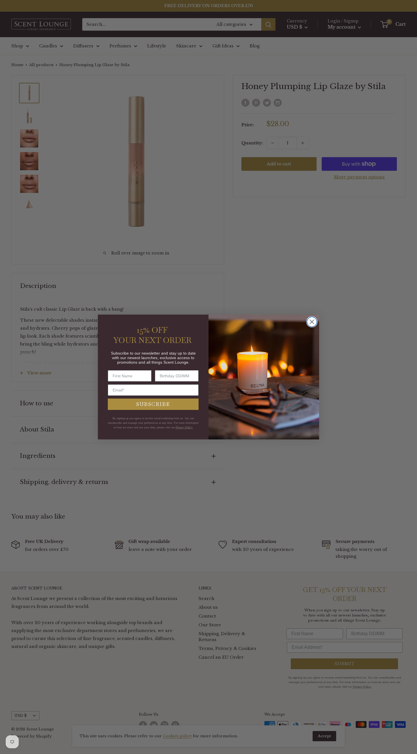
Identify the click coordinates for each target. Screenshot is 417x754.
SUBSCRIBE (153, 404)
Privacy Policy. (184, 427)
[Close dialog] (312, 322)
